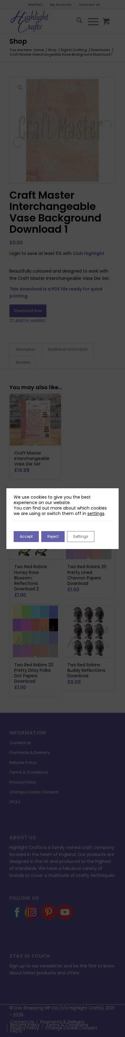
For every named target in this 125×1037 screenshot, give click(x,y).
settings (95, 513)
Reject (53, 536)
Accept (26, 536)
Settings (80, 536)
